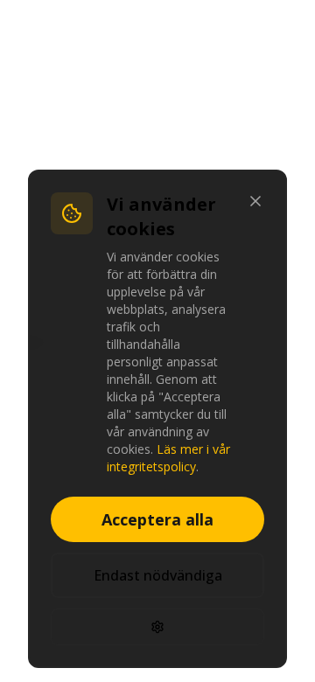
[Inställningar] (157, 627)
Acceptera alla (158, 519)
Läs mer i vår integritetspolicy (168, 458)
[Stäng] (255, 201)
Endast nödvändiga (158, 575)
